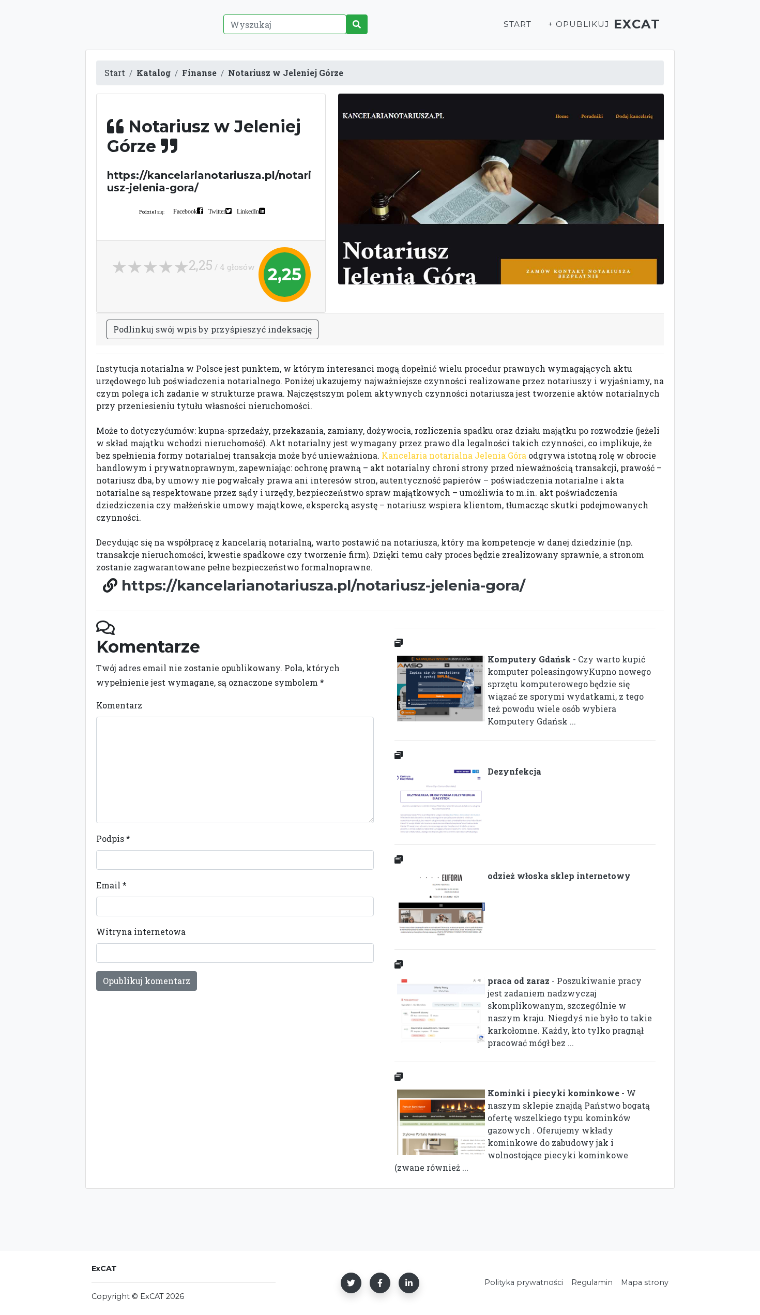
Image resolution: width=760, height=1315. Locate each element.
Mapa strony (644, 1282)
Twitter (216, 211)
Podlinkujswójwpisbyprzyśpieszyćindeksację (212, 329)
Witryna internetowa (141, 931)
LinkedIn (248, 211)
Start (517, 24)
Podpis (113, 838)
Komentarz (119, 705)
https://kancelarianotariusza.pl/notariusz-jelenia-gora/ (323, 585)
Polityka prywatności (523, 1282)
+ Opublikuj (578, 24)
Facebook (185, 211)
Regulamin (592, 1282)
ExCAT (637, 24)
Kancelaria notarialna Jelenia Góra (454, 455)
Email (111, 885)
